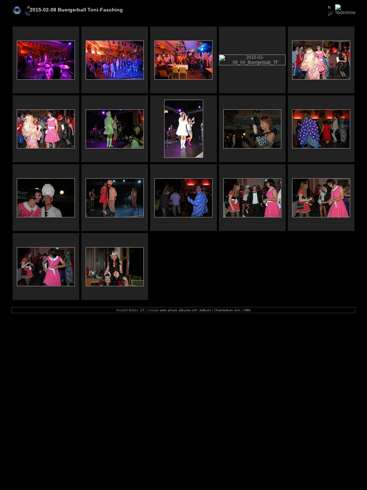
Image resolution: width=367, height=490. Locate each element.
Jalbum (205, 310)
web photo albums (175, 310)
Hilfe (247, 310)
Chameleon (223, 310)
